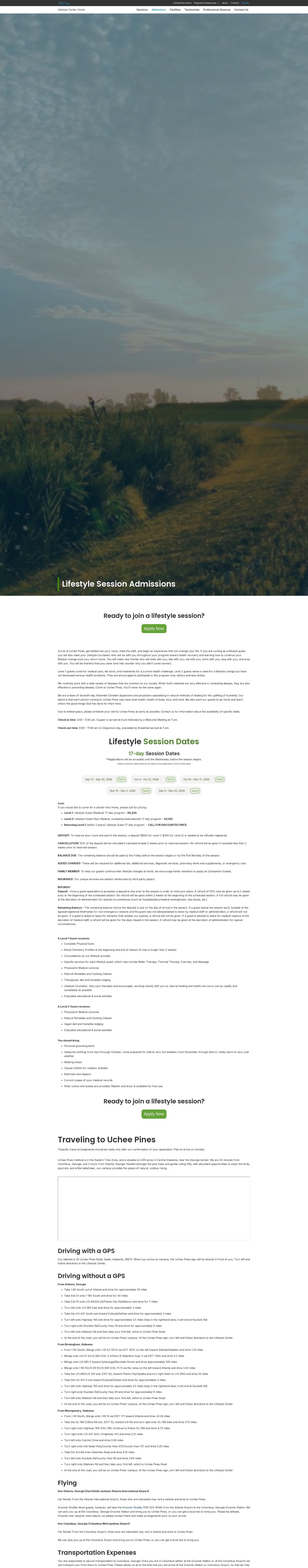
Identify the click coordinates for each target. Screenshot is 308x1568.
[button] (206, 2)
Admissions (159, 9)
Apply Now (154, 628)
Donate (245, 3)
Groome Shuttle (132, 1507)
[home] (64, 3)
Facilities (175, 9)
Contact (235, 3)
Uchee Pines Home (182, 3)
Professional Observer (217, 9)
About (225, 3)
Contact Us (241, 9)
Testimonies (191, 9)
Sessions (142, 9)
